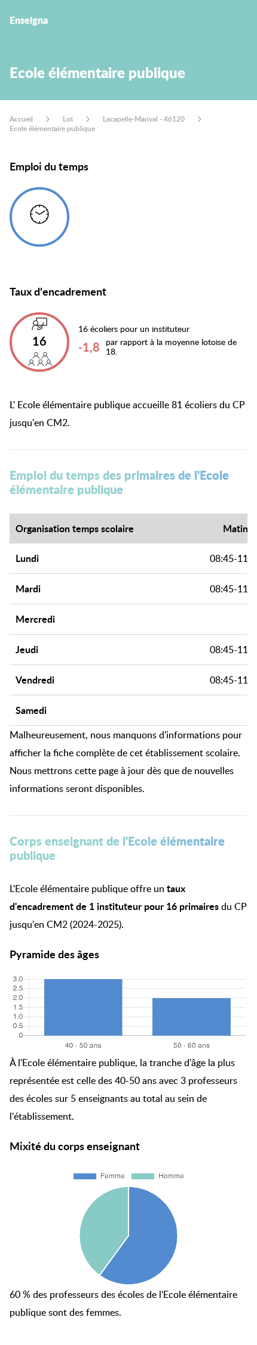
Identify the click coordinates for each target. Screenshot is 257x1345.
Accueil (21, 119)
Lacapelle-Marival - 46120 (144, 119)
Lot (68, 119)
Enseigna (29, 20)
